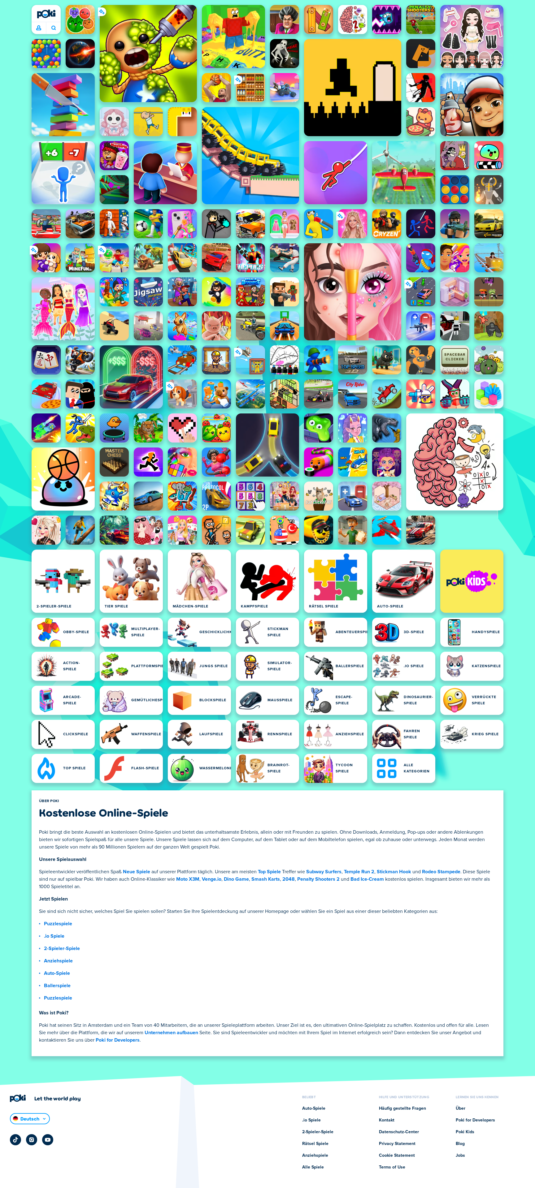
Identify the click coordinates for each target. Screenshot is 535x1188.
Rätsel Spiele (315, 1144)
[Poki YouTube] (47, 1139)
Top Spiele (269, 871)
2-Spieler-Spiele (62, 948)
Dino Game (236, 879)
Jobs (460, 1155)
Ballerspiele (57, 985)
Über (460, 1108)
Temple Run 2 (359, 871)
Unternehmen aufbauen (171, 1032)
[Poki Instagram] (31, 1139)
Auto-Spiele (57, 973)
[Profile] (39, 28)
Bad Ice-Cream (367, 879)
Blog (460, 1144)
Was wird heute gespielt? (53, 28)
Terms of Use (392, 1167)
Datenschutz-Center (399, 1132)
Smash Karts (265, 879)
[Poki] (46, 14)
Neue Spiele (136, 871)
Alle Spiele (313, 1167)
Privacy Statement (397, 1144)
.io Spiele (54, 936)
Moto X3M (187, 879)
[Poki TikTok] (15, 1139)
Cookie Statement (397, 1155)
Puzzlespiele (58, 923)
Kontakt (386, 1120)
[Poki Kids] (471, 581)
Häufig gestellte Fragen (402, 1108)
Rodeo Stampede (441, 871)
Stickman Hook (394, 871)
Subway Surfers (323, 871)
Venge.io (211, 879)
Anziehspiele (58, 960)
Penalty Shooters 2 (318, 879)
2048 (288, 879)
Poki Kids (465, 1132)
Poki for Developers (118, 1040)
